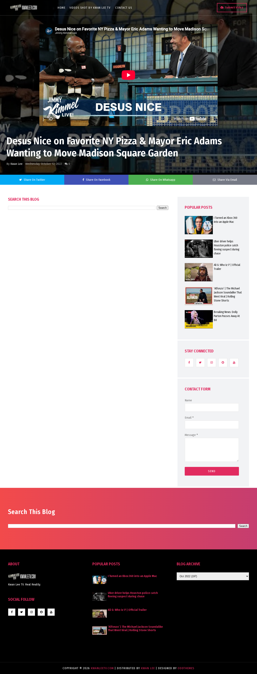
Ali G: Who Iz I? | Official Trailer (227, 267)
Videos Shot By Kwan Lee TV (89, 7)
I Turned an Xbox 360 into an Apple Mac (225, 220)
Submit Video (234, 7)
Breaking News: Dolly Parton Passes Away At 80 (227, 316)
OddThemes (186, 668)
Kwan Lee (16, 164)
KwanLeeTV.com (103, 668)
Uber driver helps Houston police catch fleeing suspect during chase (226, 247)
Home (61, 7)
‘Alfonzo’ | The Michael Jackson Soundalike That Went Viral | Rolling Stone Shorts (228, 294)
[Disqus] (88, 324)
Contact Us (123, 7)
